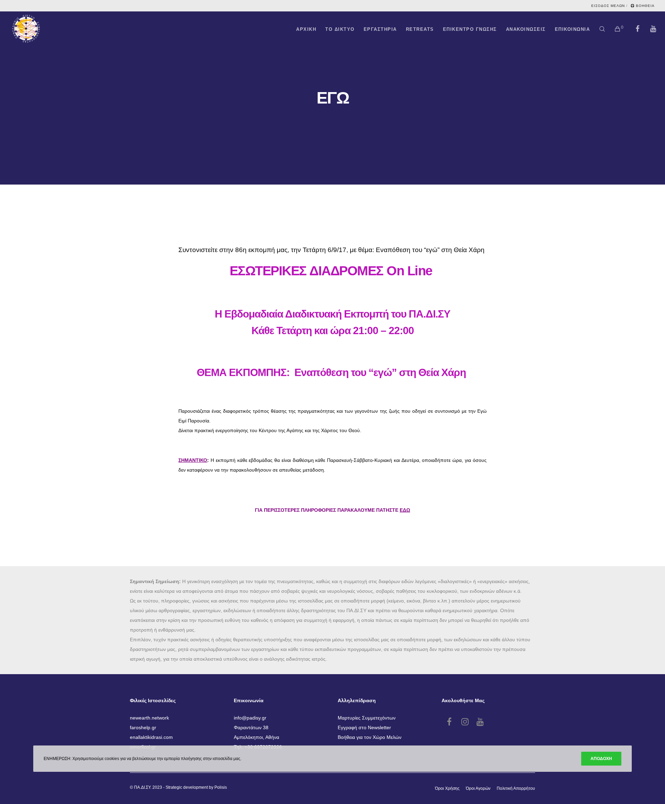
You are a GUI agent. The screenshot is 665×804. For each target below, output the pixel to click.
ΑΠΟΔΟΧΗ (601, 758)
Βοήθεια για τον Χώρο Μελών (369, 737)
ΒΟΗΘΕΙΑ (645, 6)
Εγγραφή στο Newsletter (364, 727)
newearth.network (149, 718)
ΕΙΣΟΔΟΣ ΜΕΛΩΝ (608, 6)
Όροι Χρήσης (447, 788)
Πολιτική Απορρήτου (516, 788)
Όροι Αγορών (478, 788)
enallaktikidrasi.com (151, 737)
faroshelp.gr (143, 727)
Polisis (220, 787)
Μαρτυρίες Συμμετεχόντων (367, 718)
